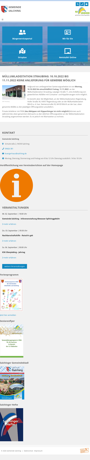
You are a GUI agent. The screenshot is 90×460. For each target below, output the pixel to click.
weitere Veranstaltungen (14, 266)
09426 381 (9, 148)
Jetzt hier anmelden (8, 315)
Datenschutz (28, 451)
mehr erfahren (10, 224)
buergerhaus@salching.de (16, 153)
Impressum (38, 451)
